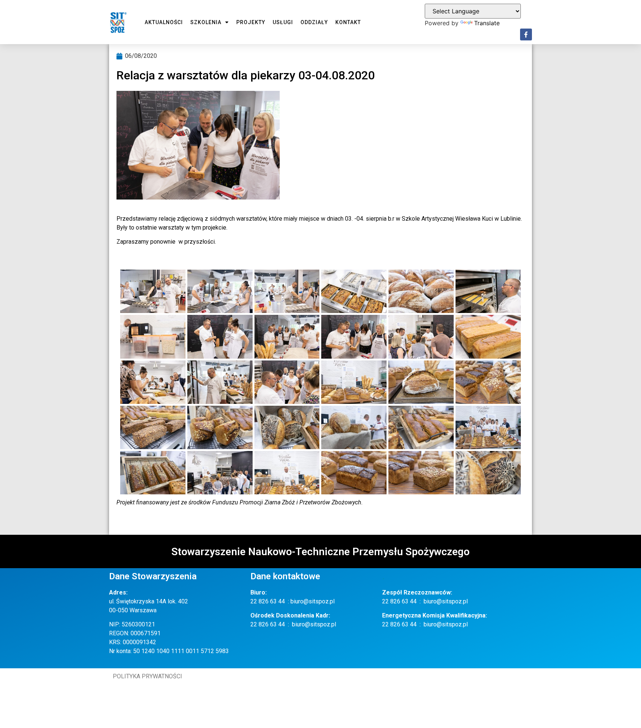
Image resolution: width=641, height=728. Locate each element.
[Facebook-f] (526, 34)
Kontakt (348, 22)
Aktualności (164, 22)
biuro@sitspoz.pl (312, 601)
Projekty (250, 22)
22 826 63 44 (267, 601)
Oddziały (314, 22)
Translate (487, 23)
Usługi (283, 22)
